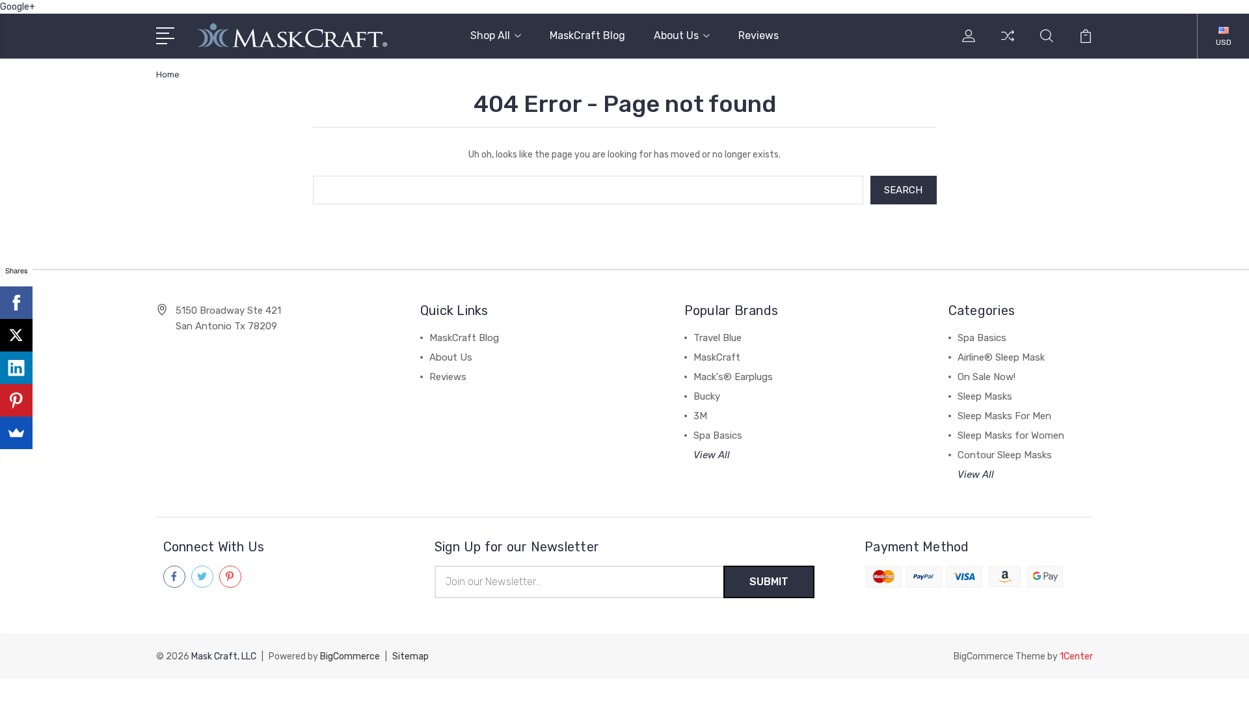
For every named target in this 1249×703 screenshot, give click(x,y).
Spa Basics (717, 435)
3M (700, 416)
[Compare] (1008, 44)
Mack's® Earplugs (733, 377)
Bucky (706, 396)
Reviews (758, 35)
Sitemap (410, 656)
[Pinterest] (16, 400)
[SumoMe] (16, 433)
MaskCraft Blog (587, 35)
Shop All (490, 35)
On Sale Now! (986, 377)
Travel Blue (717, 338)
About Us (676, 35)
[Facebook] (16, 302)
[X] (16, 335)
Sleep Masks (985, 396)
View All (711, 455)
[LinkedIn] (16, 368)
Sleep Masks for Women (1011, 435)
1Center (1076, 656)
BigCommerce (350, 656)
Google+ (17, 6)
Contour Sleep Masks (1005, 455)
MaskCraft (716, 357)
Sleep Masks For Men (1004, 416)
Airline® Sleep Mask (1001, 357)
